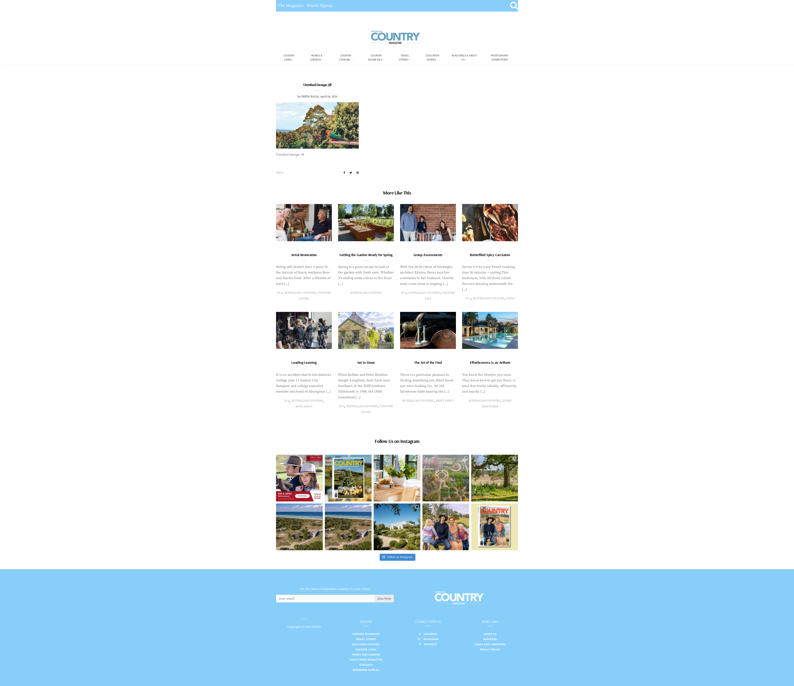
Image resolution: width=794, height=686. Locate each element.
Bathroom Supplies (366, 670)
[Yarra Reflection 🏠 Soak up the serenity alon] (445, 478)
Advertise (490, 639)
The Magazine (291, 5)
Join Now (384, 599)
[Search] (514, 5)
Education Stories (432, 57)
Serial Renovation (304, 254)
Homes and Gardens (366, 654)
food (510, 298)
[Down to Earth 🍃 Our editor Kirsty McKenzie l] (445, 526)
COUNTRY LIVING (289, 57)
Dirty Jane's (445, 401)
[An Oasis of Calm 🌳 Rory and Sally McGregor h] (397, 526)
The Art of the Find (428, 362)
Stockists (366, 665)
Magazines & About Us (464, 57)
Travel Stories (404, 57)
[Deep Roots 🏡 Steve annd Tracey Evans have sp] (494, 478)
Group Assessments (428, 254)
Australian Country (300, 293)
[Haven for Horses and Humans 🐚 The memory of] (299, 526)
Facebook (430, 634)
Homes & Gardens (316, 57)
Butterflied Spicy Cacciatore (490, 254)
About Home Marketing (366, 659)
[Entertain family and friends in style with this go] (397, 478)
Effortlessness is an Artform (490, 362)
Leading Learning (303, 362)
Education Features (366, 644)
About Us (490, 634)
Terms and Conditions (490, 644)
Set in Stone (366, 362)
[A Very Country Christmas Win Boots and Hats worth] (299, 478)
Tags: (280, 173)
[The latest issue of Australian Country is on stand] (348, 478)
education (304, 406)
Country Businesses (375, 57)
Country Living (366, 649)
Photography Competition (499, 57)
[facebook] (344, 172)
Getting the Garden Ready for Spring (366, 254)
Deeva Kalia (310, 96)
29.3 (279, 293)
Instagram (430, 639)
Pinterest (430, 644)
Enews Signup (320, 5)
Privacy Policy (490, 649)
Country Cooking (345, 57)
